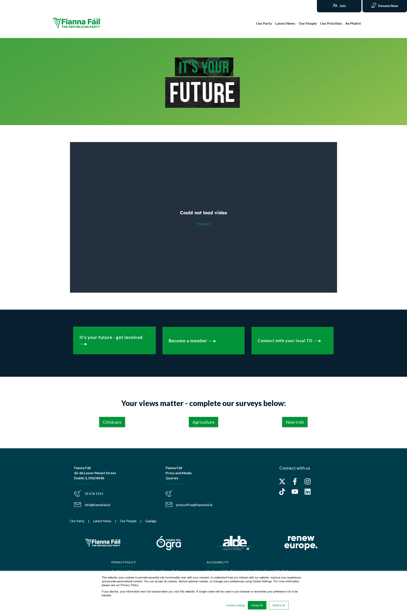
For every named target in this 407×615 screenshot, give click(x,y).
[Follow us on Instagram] (307, 481)
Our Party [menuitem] (77, 521)
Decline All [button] (279, 605)
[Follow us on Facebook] (295, 481)
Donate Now (388, 6)
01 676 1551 (94, 493)
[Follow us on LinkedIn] (307, 492)
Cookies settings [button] (235, 605)
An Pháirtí (353, 23)
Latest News (285, 23)
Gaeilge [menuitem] (150, 521)
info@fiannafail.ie (97, 505)
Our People (308, 23)
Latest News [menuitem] (102, 521)
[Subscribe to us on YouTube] (295, 492)
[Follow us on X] (282, 481)
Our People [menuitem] (128, 521)
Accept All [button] (257, 605)
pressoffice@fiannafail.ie (194, 505)
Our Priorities (331, 23)
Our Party (264, 23)
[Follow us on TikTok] (282, 492)
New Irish (295, 422)
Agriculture (203, 422)
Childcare (112, 422)
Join (342, 6)
